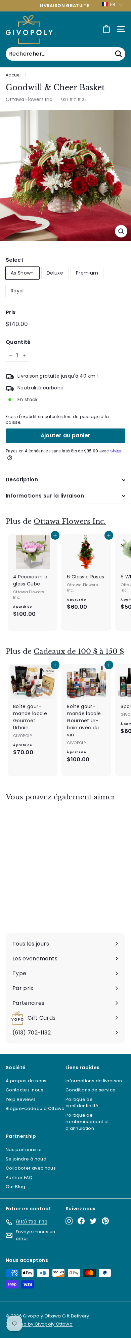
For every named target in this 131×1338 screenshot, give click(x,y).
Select (15, 259)
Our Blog (16, 1186)
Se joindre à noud (26, 1159)
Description (22, 479)
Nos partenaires (24, 1149)
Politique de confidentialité (82, 1102)
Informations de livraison (94, 1081)
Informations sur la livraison (45, 495)
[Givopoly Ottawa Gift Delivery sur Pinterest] (105, 1220)
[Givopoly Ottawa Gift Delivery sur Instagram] (69, 1220)
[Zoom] (121, 231)
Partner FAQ (19, 1177)
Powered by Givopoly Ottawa (39, 1324)
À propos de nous (26, 1081)
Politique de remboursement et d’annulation (87, 1122)
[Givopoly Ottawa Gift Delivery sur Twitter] (93, 1220)
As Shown (22, 272)
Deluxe (55, 272)
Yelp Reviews (21, 1099)
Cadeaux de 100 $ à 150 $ (79, 651)
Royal (17, 290)
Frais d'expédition (24, 416)
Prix (10, 312)
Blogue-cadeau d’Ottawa (35, 1108)
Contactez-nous (24, 1090)
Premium (87, 272)
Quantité (18, 342)
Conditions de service (91, 1090)
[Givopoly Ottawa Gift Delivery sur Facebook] (81, 1220)
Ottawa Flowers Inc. (30, 99)
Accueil (13, 75)
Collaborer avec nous (31, 1168)
